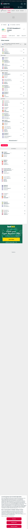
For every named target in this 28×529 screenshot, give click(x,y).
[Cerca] (22, 4)
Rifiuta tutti (14, 522)
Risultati (24, 35)
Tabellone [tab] (4, 145)
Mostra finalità (14, 526)
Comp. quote (12, 35)
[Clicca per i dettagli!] (13, 51)
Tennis (4, 24)
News (18, 35)
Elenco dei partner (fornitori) (7, 516)
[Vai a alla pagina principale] (7, 4)
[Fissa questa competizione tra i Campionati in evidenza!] (24, 29)
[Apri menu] (25, 4)
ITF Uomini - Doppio (15, 24)
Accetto (14, 518)
